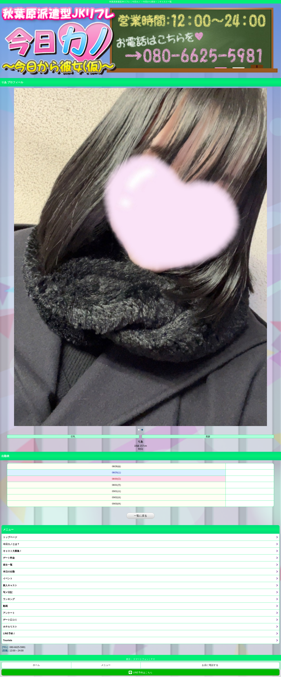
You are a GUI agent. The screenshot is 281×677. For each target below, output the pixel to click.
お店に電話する (210, 665)
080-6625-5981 (17, 647)
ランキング (9, 599)
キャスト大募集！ (12, 551)
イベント (7, 578)
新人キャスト (10, 585)
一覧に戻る (140, 515)
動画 (5, 606)
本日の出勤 (9, 571)
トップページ (10, 537)
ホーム (36, 665)
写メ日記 (7, 592)
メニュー (105, 665)
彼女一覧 (7, 564)
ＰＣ (153, 659)
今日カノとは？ (11, 544)
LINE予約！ (9, 633)
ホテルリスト (10, 626)
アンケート (9, 612)
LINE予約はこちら (142, 672)
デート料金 (9, 557)
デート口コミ (10, 619)
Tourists (7, 640)
